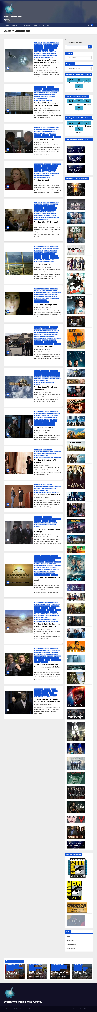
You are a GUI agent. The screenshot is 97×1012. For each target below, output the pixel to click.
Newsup (26, 1008)
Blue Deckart (56, 42)
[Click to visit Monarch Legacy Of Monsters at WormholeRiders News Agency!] (76, 568)
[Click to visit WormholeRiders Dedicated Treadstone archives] (76, 778)
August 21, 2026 (13, 976)
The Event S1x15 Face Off (40, 261)
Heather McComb (46, 374)
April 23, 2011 (40, 225)
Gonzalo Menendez (39, 561)
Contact (15, 25)
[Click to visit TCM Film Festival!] (76, 920)
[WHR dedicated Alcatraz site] (76, 204)
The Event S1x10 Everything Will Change (44, 457)
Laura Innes (45, 49)
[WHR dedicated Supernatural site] (76, 667)
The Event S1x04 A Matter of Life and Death (44, 573)
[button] (89, 25)
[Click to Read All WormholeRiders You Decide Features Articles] (76, 149)
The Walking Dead (78, 966)
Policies (46, 25)
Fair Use (37, 25)
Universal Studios (39, 575)
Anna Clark (37, 246)
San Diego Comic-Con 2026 (13, 966)
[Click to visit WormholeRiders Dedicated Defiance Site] (76, 373)
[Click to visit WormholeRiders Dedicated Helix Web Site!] (76, 496)
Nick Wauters (38, 53)
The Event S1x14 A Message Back (42, 302)
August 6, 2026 (34, 976)
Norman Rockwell (11, 964)
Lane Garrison (52, 209)
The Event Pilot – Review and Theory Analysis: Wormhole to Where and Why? (46, 666)
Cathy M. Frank (38, 44)
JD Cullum (37, 209)
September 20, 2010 (41, 704)
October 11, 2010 (41, 583)
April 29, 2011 (40, 183)
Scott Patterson (54, 173)
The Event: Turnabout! (43, 347)
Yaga (84, 969)
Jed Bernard (37, 336)
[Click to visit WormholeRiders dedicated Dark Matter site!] (76, 321)
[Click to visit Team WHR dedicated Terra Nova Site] (76, 678)
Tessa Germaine (45, 571)
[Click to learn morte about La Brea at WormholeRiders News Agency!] (76, 539)
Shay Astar (46, 342)
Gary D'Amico (52, 559)
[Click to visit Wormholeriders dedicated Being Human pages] (76, 234)
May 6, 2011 (39, 142)
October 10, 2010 (41, 629)
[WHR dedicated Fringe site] (76, 458)
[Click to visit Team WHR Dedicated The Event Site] (76, 714)
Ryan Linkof (19, 964)
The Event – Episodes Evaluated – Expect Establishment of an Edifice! (47, 626)
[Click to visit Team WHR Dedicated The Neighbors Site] (76, 748)
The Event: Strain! (41, 180)
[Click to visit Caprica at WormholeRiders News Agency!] (76, 263)
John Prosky (45, 254)
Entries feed (70, 940)
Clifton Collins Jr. (47, 44)
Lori (21, 976)
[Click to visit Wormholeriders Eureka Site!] (76, 406)
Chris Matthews (38, 413)
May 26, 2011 (39, 65)
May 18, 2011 (39, 108)
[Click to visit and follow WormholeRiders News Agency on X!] (76, 169)
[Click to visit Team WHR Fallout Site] (76, 433)
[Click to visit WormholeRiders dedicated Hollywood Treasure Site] (76, 510)
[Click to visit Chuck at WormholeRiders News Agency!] (76, 283)
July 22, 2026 (79, 976)
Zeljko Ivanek (50, 57)
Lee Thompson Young (55, 376)
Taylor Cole (37, 98)
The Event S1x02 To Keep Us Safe (42, 617)
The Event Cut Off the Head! (45, 222)
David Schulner (47, 46)
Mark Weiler (50, 565)
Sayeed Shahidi (53, 567)
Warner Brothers (56, 969)
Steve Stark (47, 55)
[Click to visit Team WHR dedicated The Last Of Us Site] (76, 731)
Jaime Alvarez (47, 334)
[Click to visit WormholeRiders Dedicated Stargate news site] (76, 658)
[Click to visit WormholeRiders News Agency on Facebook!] (76, 159)
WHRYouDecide (10, 969)
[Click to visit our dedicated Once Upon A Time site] (76, 587)
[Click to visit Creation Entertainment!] (77, 907)
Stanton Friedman (39, 55)
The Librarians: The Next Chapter (59, 966)
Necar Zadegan (53, 296)
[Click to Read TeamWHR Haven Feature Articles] (76, 477)
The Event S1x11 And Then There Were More (44, 382)
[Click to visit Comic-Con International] (77, 868)
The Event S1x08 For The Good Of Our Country (45, 524)
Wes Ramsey (47, 575)
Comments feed (71, 944)
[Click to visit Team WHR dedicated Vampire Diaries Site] (76, 792)
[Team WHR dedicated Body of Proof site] (76, 250)
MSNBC (43, 378)
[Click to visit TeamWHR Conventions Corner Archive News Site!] (76, 844)
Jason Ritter (53, 92)
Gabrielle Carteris (56, 292)
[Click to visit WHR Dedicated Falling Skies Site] (76, 421)
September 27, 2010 (41, 669)
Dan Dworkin (56, 44)
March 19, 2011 (40, 349)
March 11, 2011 (40, 392)
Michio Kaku (45, 51)
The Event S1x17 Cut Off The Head (42, 217)
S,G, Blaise (31, 966)
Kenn (49, 583)
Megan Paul (50, 338)
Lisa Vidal (51, 49)
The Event (54, 55)
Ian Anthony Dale (45, 92)
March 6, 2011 (40, 465)
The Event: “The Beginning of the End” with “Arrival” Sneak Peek (46, 105)
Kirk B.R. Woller (45, 376)
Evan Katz (55, 46)
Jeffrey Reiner (38, 49)
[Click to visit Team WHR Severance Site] (76, 633)
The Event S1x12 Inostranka (41, 424)
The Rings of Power (78, 964)
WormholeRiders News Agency (23, 1001)
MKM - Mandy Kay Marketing (35, 964)
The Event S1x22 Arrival (40, 57)
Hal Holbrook (52, 206)
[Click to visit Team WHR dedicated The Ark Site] (76, 696)
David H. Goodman (39, 46)
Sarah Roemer (52, 53)
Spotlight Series (48, 569)
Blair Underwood (47, 42)
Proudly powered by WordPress (11, 1008)
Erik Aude (56, 330)
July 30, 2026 (57, 976)
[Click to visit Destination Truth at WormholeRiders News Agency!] (76, 381)
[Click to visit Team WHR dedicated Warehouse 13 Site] (76, 832)
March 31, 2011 (40, 267)
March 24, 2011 (40, 307)
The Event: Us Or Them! (44, 140)
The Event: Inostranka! (43, 428)
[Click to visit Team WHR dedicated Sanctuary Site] (76, 620)
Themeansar (32, 1008)
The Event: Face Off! (42, 264)
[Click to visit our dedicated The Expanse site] (76, 763)
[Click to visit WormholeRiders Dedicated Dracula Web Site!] (76, 391)
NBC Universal (52, 51)
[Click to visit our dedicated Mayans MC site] (76, 549)
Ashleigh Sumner (39, 164)
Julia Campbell (52, 563)
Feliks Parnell (44, 206)
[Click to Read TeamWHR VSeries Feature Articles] (76, 819)
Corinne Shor (38, 415)
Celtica (47, 65)
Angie (48, 349)
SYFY (36, 615)
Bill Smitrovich (38, 42)
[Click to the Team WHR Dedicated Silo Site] (76, 646)
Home (7, 25)
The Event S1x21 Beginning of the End (43, 100)
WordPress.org (71, 948)
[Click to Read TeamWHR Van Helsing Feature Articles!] (76, 807)
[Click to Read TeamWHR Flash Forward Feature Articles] (76, 446)
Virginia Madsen (38, 177)
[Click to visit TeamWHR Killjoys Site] (76, 526)
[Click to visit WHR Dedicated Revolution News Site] (76, 608)
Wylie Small (37, 219)
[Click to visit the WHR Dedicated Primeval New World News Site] (76, 597)
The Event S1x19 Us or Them (47, 137)
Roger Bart (45, 53)
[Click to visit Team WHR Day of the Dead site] (76, 339)
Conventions (26, 25)
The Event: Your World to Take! (47, 495)
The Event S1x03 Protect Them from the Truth (45, 619)
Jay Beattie (44, 131)
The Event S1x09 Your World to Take (43, 492)
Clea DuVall (53, 290)
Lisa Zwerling (38, 51)
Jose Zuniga (52, 336)
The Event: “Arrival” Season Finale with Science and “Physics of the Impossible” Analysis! (47, 62)
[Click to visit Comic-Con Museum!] (74, 890)
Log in (68, 936)
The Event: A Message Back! (45, 305)
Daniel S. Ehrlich (56, 604)
